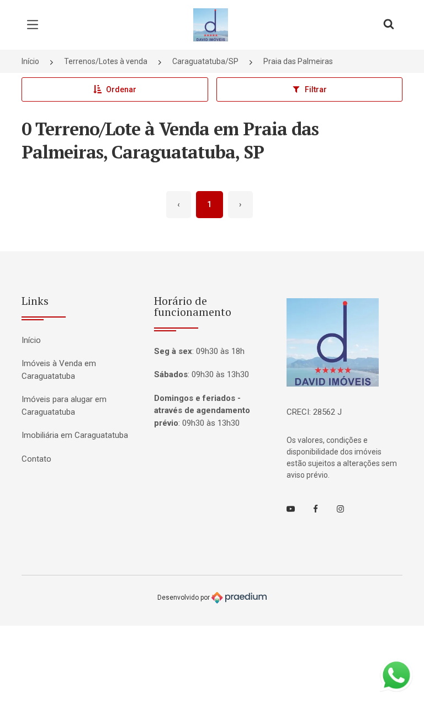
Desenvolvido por (184, 597)
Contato (36, 459)
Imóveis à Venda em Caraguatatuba (59, 369)
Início (30, 61)
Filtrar (316, 89)
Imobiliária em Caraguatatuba (75, 435)
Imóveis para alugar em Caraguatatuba (64, 405)
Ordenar (121, 89)
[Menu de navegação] (35, 25)
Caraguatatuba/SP (205, 61)
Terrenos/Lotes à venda (105, 61)
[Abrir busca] (389, 25)
